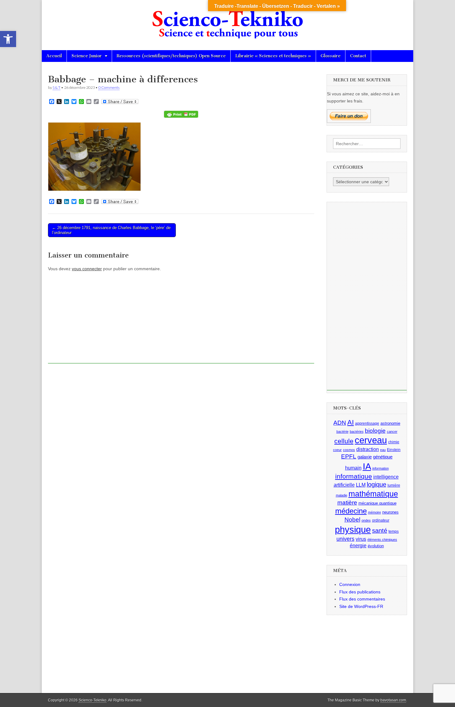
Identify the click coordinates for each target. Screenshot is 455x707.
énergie (358, 545)
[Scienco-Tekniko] (227, 20)
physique (353, 529)
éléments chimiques (382, 539)
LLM (361, 485)
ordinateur (380, 520)
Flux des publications (359, 591)
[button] (8, 39)
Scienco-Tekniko (92, 700)
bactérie (342, 431)
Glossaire (330, 56)
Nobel (352, 519)
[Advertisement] (181, 320)
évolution (376, 546)
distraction (367, 449)
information (380, 468)
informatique (353, 476)
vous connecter (87, 268)
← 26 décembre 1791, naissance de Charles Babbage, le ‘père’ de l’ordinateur (111, 230)
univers (345, 539)
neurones (390, 512)
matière (347, 502)
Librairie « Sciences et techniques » (273, 56)
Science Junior (87, 56)
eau (383, 450)
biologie (375, 430)
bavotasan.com (393, 700)
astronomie (390, 423)
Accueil (54, 56)
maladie (341, 495)
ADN (339, 422)
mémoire (374, 512)
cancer (392, 431)
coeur (337, 450)
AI (350, 422)
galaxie (365, 456)
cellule (343, 441)
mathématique (373, 493)
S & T (56, 87)
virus (361, 539)
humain (353, 468)
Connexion (349, 584)
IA (367, 466)
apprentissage (367, 423)
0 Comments (108, 87)
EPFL (348, 456)
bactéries (357, 431)
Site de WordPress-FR (361, 606)
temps (393, 531)
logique (376, 484)
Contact (358, 56)
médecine (351, 511)
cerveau (371, 440)
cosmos (349, 450)
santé (379, 530)
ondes (366, 520)
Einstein (394, 450)
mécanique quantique (377, 503)
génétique (382, 456)
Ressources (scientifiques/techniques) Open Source (171, 56)
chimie (393, 442)
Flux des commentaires (362, 598)
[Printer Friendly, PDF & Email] (181, 114)
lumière (394, 485)
